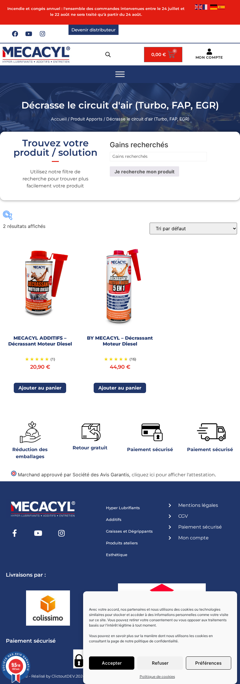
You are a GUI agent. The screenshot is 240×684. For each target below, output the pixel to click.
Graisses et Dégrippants (129, 531)
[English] (199, 6)
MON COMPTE (209, 57)
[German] (214, 6)
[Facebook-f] (14, 533)
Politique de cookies (157, 676)
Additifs (113, 519)
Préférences (208, 663)
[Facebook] (15, 34)
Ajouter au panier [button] (39, 388)
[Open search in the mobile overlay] (108, 54)
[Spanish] (221, 6)
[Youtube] (29, 34)
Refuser (160, 663)
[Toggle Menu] (120, 74)
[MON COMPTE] (209, 52)
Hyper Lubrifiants (123, 507)
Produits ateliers (122, 543)
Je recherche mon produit (144, 172)
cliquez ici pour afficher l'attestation (173, 475)
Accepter (112, 663)
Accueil (59, 119)
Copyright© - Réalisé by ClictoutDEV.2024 (45, 676)
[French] (206, 6)
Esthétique (116, 554)
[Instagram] (42, 34)
